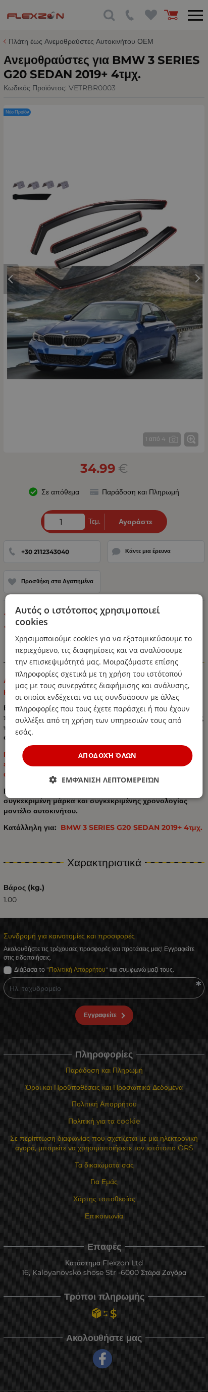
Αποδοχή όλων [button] (107, 755)
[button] (104, 780)
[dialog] (103, 696)
